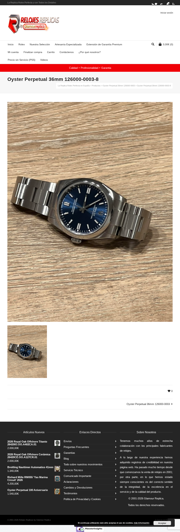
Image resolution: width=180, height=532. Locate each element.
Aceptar (162, 523)
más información (141, 522)
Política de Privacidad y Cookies (82, 499)
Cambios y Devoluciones (78, 487)
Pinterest (172, 3)
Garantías (69, 452)
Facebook (157, 3)
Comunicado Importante (77, 475)
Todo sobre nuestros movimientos (83, 464)
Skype (162, 3)
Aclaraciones (71, 481)
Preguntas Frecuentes (76, 446)
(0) (168, 44)
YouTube (167, 3)
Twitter (152, 3)
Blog (66, 458)
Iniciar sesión (166, 13)
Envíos (68, 441)
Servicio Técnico (73, 470)
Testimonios (70, 493)
